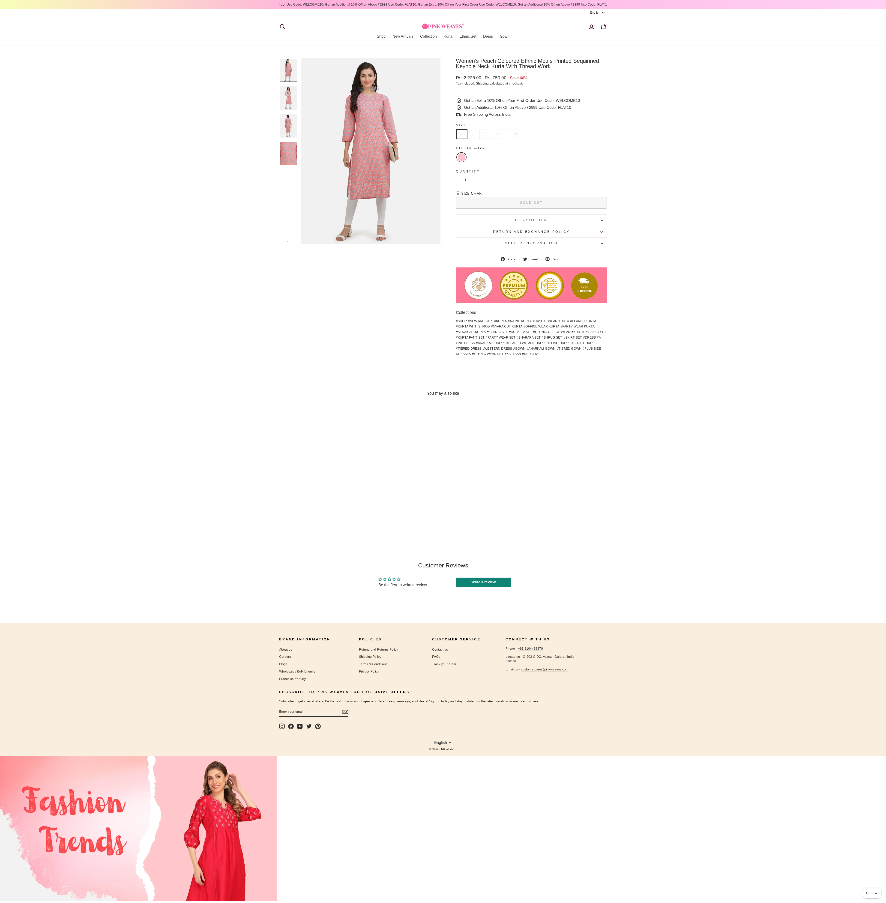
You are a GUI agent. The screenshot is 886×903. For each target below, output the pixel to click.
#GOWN (519, 348)
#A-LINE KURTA (520, 321)
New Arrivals (402, 36)
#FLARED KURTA (583, 321)
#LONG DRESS (559, 343)
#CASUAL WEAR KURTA (551, 321)
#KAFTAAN (513, 354)
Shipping (482, 83)
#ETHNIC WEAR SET (487, 354)
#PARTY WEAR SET (500, 337)
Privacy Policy (369, 671)
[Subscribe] (345, 712)
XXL (500, 134)
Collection (428, 36)
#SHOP (461, 321)
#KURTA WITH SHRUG (473, 326)
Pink (461, 157)
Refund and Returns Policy (378, 649)
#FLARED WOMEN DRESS (526, 343)
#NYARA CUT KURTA (506, 326)
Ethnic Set (467, 36)
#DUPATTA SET (520, 332)
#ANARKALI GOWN (541, 348)
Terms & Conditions (373, 664)
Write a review (483, 582)
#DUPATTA (530, 354)
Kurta (448, 36)
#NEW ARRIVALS (481, 321)
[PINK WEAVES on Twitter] (309, 726)
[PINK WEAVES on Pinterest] (318, 726)
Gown (504, 36)
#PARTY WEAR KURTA (577, 326)
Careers (285, 656)
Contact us (440, 649)
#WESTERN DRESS (497, 348)
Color (470, 148)
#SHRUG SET (552, 337)
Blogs (283, 664)
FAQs (436, 656)
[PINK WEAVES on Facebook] (291, 726)
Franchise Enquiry (292, 679)
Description (531, 220)
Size (461, 125)
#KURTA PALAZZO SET (589, 332)
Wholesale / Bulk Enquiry (297, 671)
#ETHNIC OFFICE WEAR (551, 332)
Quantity (468, 171)
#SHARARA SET (529, 337)
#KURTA (500, 321)
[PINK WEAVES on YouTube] (300, 726)
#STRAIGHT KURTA (471, 332)
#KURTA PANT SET (470, 337)
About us (285, 649)
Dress (488, 36)
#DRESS (589, 337)
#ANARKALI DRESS (490, 343)
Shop (381, 36)
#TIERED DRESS (468, 348)
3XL (515, 134)
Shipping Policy (370, 656)
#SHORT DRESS (584, 343)
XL (485, 134)
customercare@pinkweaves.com (545, 669)
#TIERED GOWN (569, 348)
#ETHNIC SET (497, 332)
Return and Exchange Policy (531, 231)
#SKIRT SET (572, 337)
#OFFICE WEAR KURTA (541, 326)
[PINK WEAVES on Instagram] (282, 726)
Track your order (444, 664)
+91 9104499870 (530, 648)
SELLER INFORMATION (531, 243)
